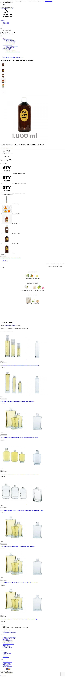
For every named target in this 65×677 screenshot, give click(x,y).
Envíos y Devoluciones (7, 640)
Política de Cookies (7, 646)
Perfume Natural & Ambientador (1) (13, 52)
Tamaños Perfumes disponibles (7, 194)
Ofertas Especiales (6, 49)
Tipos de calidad (4, 163)
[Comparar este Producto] (3, 361)
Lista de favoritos (6, 654)
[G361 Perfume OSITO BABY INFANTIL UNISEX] (3, 67)
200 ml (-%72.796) (15, 233)
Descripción (5, 260)
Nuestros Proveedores (7, 662)
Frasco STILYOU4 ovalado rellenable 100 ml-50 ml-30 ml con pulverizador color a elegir (20, 473)
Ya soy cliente (6, 23)
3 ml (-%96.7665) (15, 204)
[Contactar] (4, 5)
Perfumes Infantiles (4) (10, 42)
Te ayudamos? (6, 665)
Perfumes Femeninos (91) (11, 40)
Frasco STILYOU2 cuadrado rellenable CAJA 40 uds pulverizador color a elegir (18, 546)
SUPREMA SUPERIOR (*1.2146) (19, 183)
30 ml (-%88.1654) (15, 213)
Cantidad (2, 254)
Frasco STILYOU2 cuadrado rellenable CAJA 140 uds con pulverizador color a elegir (19, 582)
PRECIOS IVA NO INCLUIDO (9, 637)
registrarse (13, 325)
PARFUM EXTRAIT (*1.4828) (18, 173)
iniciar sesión (7, 325)
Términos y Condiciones (8, 641)
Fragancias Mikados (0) (10, 47)
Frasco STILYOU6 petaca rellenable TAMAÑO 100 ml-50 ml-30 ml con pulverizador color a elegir (22, 510)
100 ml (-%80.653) (15, 223)
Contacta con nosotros (7, 647)
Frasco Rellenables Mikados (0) (12, 46)
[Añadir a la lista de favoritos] (1, 361)
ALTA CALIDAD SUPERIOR (18, 193)
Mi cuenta (5, 652)
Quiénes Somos (6, 645)
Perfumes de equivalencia (8, 39)
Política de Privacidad (7, 642)
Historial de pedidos (7, 653)
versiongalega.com (9, 673)
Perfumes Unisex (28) (10, 44)
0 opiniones (3, 147)
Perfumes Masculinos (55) (11, 41)
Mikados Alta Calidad (7, 45)
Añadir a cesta (3, 256)
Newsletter (5, 655)
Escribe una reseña (9, 147)
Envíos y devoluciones (5, 258)
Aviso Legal (5, 639)
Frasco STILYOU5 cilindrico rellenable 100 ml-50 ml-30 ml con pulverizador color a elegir (20, 365)
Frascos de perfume (7, 48)
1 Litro (13, 253)
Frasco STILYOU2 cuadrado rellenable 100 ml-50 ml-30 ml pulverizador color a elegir (19, 437)
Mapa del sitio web (7, 664)
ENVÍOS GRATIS (48, 1)
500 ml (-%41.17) (15, 243)
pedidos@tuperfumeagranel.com (9, 632)
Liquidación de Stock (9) (11, 50)
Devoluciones (6, 657)
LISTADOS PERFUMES (8, 644)
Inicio (4, 38)
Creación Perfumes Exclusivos (9, 638)
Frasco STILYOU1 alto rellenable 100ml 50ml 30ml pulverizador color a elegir (17, 401)
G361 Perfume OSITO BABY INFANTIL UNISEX (13, 57)
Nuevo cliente (6, 22)
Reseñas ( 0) (5, 261)
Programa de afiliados (7, 666)
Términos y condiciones (16, 258)
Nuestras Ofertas (6, 663)
